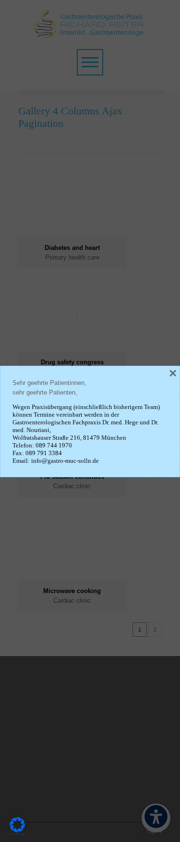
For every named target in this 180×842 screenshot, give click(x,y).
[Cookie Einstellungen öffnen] (17, 830)
